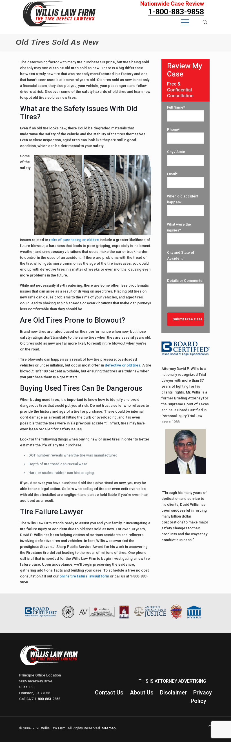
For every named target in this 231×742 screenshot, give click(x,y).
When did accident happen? (182, 199)
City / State (176, 152)
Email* (172, 174)
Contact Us (109, 692)
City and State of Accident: (180, 255)
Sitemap (109, 728)
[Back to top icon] (210, 725)
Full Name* (176, 107)
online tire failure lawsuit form (84, 576)
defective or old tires (122, 365)
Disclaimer (173, 692)
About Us (142, 692)
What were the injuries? (179, 227)
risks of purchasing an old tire (74, 240)
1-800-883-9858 (47, 699)
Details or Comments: (185, 280)
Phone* (173, 129)
